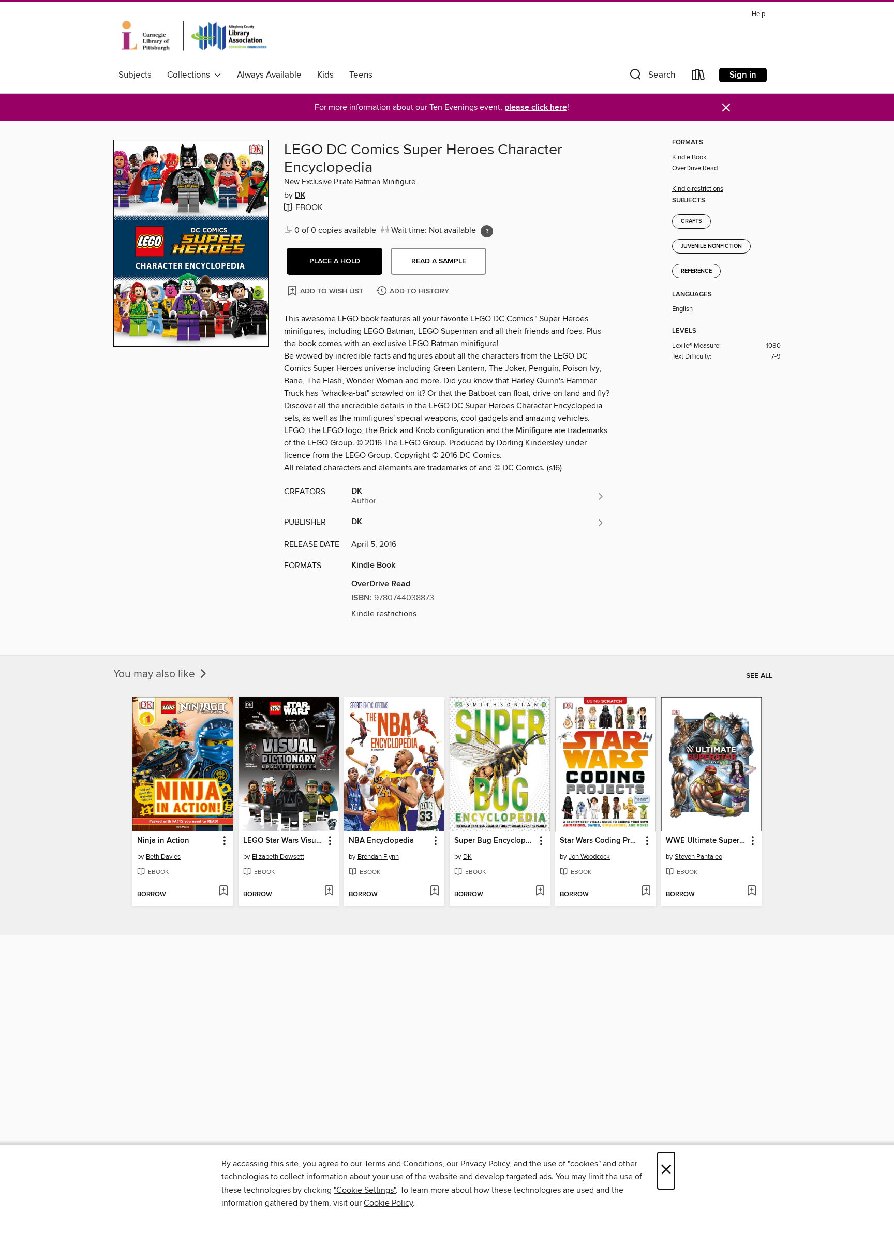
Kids (325, 75)
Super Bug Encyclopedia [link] (494, 840)
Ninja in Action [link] (163, 840)
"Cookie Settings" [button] (365, 1190)
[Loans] (698, 77)
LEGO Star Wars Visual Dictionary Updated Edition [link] (283, 840)
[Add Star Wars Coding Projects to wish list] (645, 891)
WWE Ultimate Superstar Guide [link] (706, 840)
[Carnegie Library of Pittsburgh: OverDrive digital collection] (194, 35)
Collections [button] (190, 75)
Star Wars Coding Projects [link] (600, 840)
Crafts (691, 221)
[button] (651, 77)
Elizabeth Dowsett (278, 857)
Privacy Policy (485, 1163)
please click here (535, 107)
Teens (361, 75)
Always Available (269, 75)
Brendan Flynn (378, 857)
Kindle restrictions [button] (383, 613)
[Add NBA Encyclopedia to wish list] (434, 891)
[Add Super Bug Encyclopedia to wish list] (539, 891)
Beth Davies (163, 857)
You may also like (155, 674)
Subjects (135, 75)
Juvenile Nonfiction (711, 246)
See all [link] (759, 675)
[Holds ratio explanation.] (487, 231)
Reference (696, 271)
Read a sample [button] (438, 261)
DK (300, 195)
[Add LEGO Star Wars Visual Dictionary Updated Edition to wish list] (328, 891)
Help (758, 14)
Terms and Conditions (403, 1163)
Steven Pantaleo (698, 857)
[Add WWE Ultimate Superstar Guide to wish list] (751, 891)
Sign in (742, 75)
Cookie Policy (388, 1203)
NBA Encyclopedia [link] (381, 840)
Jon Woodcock (589, 857)
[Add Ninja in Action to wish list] (223, 891)
